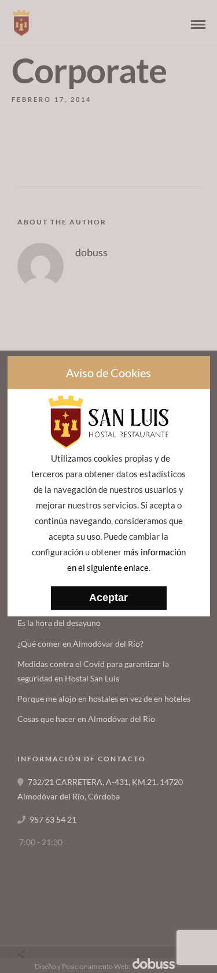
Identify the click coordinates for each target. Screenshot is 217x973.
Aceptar (108, 598)
